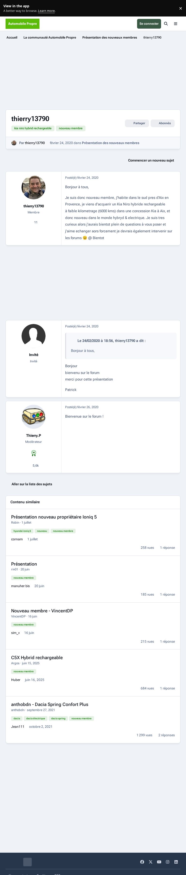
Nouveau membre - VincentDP (42, 611)
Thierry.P (33, 435)
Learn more (9, 8)
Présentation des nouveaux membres (110, 143)
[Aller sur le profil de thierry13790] (13, 143)
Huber (15, 680)
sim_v (15, 633)
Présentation (24, 564)
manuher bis (20, 586)
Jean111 (17, 727)
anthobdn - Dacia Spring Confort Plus (49, 704)
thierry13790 (35, 143)
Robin (15, 522)
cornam (17, 539)
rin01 (14, 569)
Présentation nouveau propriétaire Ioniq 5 (54, 517)
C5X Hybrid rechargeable (37, 657)
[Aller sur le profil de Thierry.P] (34, 417)
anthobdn (17, 710)
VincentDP (18, 616)
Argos (15, 663)
